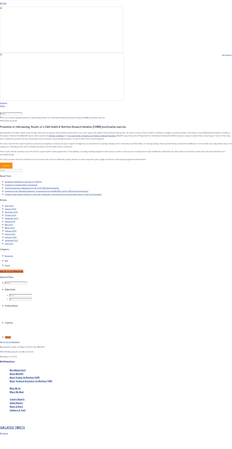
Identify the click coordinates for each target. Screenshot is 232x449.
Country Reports (17, 399)
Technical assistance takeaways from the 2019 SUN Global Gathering (32, 187)
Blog (6, 260)
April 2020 (9, 205)
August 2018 (10, 234)
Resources (9, 255)
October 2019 (10, 215)
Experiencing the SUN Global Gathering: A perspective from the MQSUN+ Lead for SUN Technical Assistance (46, 191)
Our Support (12, 384)
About (8, 366)
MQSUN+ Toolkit (13, 421)
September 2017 (11, 240)
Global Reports (16, 403)
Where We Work (17, 392)
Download (6, 165)
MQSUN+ (3, 3)
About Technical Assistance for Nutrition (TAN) (31, 381)
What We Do (15, 388)
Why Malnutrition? (18, 370)
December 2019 (11, 211)
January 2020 (10, 208)
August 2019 (10, 221)
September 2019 (11, 218)
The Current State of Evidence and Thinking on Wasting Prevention (91, 135)
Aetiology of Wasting (56, 135)
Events (7, 265)
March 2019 (9, 227)
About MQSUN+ (17, 374)
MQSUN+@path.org (7, 361)
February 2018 (11, 237)
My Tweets (4, 433)
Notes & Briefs (16, 406)
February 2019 (10, 230)
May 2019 (9, 224)
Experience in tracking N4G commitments (21, 184)
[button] (11, 271)
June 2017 (9, 243)
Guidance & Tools (17, 410)
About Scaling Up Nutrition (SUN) (25, 377)
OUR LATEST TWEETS (12, 427)
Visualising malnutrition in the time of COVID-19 (23, 181)
